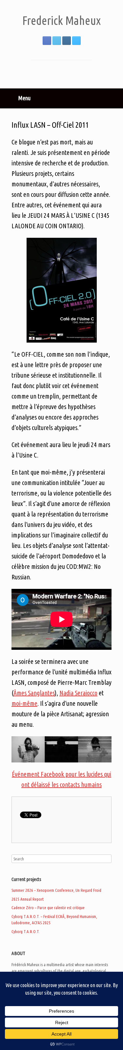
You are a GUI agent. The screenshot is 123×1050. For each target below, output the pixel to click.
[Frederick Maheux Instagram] (66, 40)
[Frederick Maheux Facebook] (47, 40)
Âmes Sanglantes (34, 693)
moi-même (24, 703)
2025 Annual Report (27, 899)
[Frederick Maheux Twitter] (56, 40)
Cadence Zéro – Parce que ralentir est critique (48, 907)
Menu (24, 98)
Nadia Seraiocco (78, 693)
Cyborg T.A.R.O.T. (25, 931)
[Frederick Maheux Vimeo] (76, 40)
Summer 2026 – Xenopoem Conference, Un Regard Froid (56, 890)
